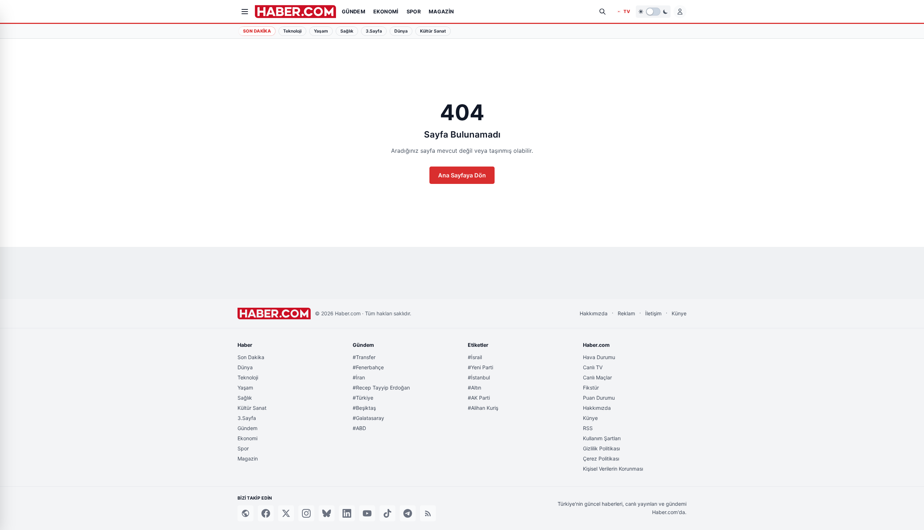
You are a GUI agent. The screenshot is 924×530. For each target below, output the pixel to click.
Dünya (245, 367)
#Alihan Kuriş (483, 408)
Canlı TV (592, 367)
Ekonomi (247, 438)
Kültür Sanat (252, 408)
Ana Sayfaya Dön (462, 175)
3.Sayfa (247, 418)
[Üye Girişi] (679, 11)
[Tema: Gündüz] (653, 11)
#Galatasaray (368, 418)
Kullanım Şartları (602, 438)
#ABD (359, 428)
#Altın (474, 387)
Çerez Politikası (601, 458)
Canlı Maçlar (597, 377)
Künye (679, 313)
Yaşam (245, 387)
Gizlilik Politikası (601, 448)
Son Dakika (257, 31)
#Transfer (364, 357)
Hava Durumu (599, 357)
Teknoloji (248, 377)
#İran (359, 377)
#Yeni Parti (480, 367)
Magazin (248, 458)
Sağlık (245, 398)
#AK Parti (479, 398)
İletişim (653, 313)
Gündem (247, 428)
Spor (243, 448)
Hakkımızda (594, 313)
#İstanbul (479, 377)
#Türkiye (363, 398)
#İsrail (475, 357)
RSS (588, 428)
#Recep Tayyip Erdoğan (381, 387)
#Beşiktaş (364, 408)
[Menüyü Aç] (245, 11)
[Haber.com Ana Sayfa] (295, 11)
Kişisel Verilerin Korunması (613, 469)
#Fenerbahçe (368, 367)
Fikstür (591, 387)
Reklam (626, 313)
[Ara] (602, 11)
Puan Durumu (599, 398)
